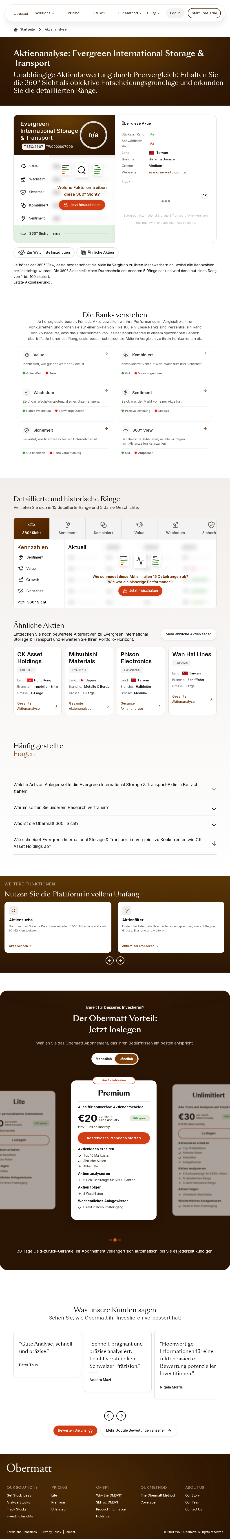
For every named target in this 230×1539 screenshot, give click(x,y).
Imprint (70, 1532)
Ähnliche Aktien (101, 252)
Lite (54, 1495)
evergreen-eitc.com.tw (167, 172)
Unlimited (58, 1509)
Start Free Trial (204, 13)
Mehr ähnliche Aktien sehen (189, 634)
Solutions (42, 13)
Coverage (148, 1502)
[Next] (120, 960)
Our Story (192, 1495)
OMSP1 (99, 13)
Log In (175, 13)
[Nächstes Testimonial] (121, 1416)
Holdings (102, 1516)
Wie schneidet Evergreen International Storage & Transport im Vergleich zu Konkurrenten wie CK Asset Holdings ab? (107, 843)
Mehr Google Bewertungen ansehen (136, 1430)
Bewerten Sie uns (72, 1430)
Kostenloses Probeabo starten (114, 1138)
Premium (58, 1502)
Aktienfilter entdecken (138, 946)
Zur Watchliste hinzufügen (48, 252)
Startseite (27, 29)
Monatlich (104, 1059)
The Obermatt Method (158, 1495)
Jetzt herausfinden (85, 205)
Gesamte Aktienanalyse (28, 705)
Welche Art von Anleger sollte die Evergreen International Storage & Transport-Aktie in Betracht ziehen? (106, 788)
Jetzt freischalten (143, 590)
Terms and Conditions (22, 1532)
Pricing (74, 13)
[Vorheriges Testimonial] (109, 1416)
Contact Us (193, 1509)
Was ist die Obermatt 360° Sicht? (46, 823)
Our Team (192, 1502)
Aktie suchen (18, 946)
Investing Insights (20, 1516)
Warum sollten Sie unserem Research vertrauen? (61, 807)
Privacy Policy (51, 1532)
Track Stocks (17, 1509)
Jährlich (126, 1059)
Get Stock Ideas (19, 1495)
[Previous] (110, 960)
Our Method (128, 13)
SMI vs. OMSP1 (107, 1502)
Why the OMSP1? (109, 1495)
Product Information (111, 1509)
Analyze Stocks (18, 1502)
